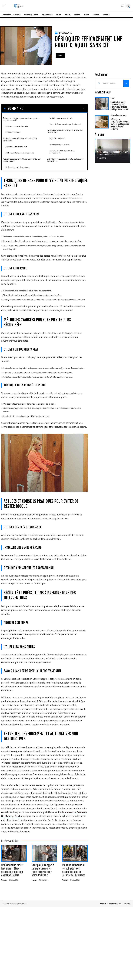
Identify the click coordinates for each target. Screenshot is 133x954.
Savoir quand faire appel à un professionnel (62, 152)
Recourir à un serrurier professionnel (65, 124)
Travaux (4, 880)
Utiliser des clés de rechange (18, 167)
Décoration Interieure (119, 115)
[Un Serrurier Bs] (18, 6)
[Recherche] (122, 6)
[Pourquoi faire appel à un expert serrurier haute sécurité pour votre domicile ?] (44, 853)
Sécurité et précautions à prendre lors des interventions (64, 131)
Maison (34, 880)
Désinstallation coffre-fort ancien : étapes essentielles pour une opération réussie (12, 870)
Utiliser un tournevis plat (16, 147)
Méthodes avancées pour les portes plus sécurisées (20, 139)
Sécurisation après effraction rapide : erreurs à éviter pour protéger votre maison (119, 106)
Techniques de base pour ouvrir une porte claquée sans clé (21, 119)
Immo (60, 55)
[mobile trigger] (5, 6)
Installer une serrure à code (61, 118)
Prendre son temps (57, 138)
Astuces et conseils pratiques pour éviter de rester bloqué (21, 160)
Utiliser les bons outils (59, 144)
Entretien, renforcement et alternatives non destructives (65, 160)
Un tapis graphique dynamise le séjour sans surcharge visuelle (112, 152)
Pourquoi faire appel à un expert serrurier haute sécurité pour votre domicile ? (43, 870)
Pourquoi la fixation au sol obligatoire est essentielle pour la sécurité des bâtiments (73, 870)
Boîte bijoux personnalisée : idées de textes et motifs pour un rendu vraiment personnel (120, 124)
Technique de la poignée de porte (20, 153)
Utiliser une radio (13, 132)
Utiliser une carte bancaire (17, 126)
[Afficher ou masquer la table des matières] (54, 108)
